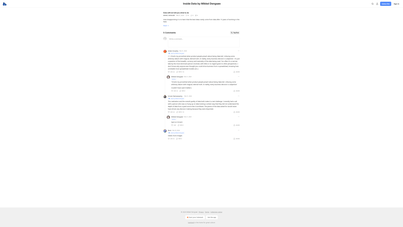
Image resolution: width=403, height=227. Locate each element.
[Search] (372, 4)
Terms (207, 212)
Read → (166, 25)
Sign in (396, 4)
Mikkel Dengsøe (169, 15)
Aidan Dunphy (173, 51)
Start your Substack (196, 217)
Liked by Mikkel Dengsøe (177, 53)
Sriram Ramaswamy (175, 96)
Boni (169, 130)
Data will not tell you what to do (176, 13)
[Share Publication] (377, 4)
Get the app (212, 217)
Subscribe (386, 4)
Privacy (201, 212)
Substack (191, 223)
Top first (236, 33)
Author (174, 79)
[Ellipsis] (238, 50)
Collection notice (216, 212)
